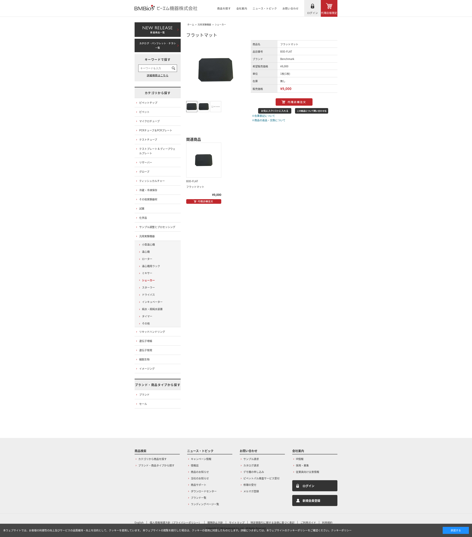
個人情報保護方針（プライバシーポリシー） (175, 522)
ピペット (144, 112)
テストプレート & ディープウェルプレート (157, 151)
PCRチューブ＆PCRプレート (155, 130)
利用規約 (327, 522)
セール (143, 404)
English (139, 522)
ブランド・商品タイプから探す (157, 384)
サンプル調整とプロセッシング (157, 227)
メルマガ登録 (251, 491)
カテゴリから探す (158, 93)
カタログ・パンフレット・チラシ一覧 (157, 45)
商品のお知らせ (200, 472)
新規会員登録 (311, 500)
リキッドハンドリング (152, 331)
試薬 (141, 208)
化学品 (143, 217)
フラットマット (195, 186)
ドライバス (148, 294)
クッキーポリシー (341, 530)
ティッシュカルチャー (152, 181)
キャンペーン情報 (201, 459)
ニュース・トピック (265, 8)
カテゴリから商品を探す (152, 459)
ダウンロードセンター (204, 491)
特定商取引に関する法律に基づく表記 (272, 522)
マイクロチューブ (149, 121)
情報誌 (195, 465)
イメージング (147, 368)
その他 (146, 323)
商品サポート (198, 484)
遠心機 (146, 251)
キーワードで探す (158, 59)
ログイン (312, 13)
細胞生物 (144, 359)
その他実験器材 (148, 199)
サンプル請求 (251, 459)
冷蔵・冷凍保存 (148, 190)
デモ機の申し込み (253, 472)
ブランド (144, 394)
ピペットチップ (148, 102)
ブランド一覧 (198, 497)
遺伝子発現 (145, 350)
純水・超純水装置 (152, 309)
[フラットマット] (203, 160)
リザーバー (145, 162)
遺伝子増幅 (145, 341)
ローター (147, 259)
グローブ (144, 171)
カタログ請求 (251, 465)
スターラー (148, 287)
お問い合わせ (290, 8)
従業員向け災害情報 (307, 472)
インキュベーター (152, 302)
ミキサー (147, 273)
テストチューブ (148, 139)
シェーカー (220, 24)
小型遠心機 (148, 244)
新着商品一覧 (157, 29)
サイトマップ (236, 522)
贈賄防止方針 (215, 522)
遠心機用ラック (151, 266)
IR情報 (299, 459)
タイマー (147, 316)
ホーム (190, 24)
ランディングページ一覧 (205, 504)
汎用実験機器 (204, 24)
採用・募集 (302, 465)
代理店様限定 (329, 13)
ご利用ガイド (308, 522)
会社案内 (241, 8)
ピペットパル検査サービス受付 (261, 478)
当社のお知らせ (200, 478)
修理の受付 (249, 484)
